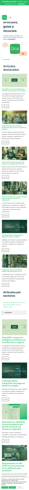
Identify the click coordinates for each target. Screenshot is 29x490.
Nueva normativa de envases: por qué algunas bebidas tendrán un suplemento (14, 198)
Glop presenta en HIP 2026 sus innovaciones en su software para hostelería (13, 467)
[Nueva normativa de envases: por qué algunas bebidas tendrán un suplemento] (14, 193)
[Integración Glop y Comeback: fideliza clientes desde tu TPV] (14, 266)
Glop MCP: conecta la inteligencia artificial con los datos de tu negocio (14, 90)
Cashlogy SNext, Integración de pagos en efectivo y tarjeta (12, 236)
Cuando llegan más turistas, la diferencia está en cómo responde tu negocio (14, 127)
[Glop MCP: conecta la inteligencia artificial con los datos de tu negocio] (14, 86)
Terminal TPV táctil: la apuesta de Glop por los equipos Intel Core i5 (13, 163)
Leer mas (5, 106)
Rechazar (12, 487)
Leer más (5, 358)
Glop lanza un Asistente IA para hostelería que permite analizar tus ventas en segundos (13, 425)
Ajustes (19, 487)
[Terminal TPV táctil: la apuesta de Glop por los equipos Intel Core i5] (14, 159)
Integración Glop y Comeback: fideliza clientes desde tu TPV (12, 270)
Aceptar (4, 487)
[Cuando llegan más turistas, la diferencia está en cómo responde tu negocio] (14, 122)
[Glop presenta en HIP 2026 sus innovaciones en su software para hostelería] (14, 460)
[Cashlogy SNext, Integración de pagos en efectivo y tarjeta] (14, 232)
